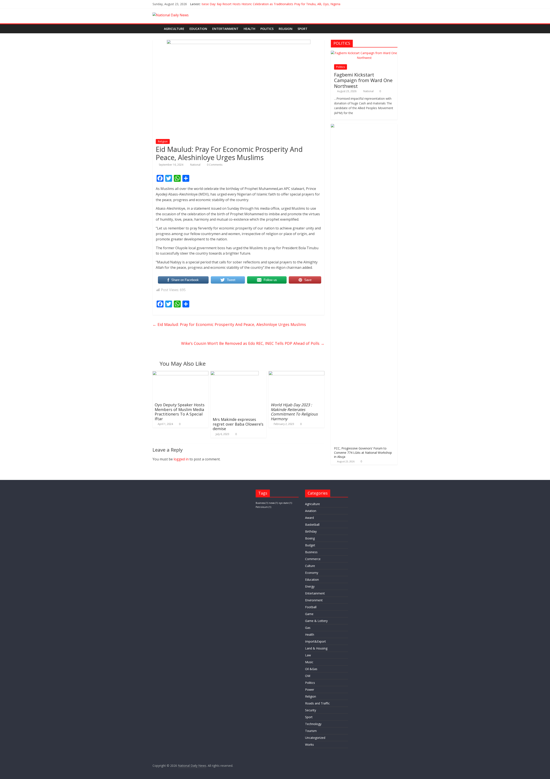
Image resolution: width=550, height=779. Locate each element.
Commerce (313, 559)
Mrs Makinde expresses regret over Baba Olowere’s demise (238, 424)
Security (310, 710)
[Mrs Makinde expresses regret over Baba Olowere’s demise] (235, 373)
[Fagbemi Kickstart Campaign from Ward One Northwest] (364, 53)
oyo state (285, 502)
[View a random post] (393, 28)
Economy (311, 573)
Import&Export (315, 641)
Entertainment (225, 29)
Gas (307, 628)
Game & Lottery (316, 621)
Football (310, 607)
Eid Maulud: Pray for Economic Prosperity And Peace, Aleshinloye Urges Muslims (229, 324)
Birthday (311, 531)
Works (309, 744)
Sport (302, 29)
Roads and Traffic (317, 703)
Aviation (310, 511)
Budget (310, 545)
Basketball (312, 524)
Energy (310, 586)
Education (198, 29)
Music (309, 662)
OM (307, 676)
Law (308, 655)
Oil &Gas (311, 669)
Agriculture (174, 29)
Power (309, 689)
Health (249, 29)
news (273, 502)
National (195, 164)
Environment (314, 600)
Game (309, 614)
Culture (310, 566)
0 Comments (214, 164)
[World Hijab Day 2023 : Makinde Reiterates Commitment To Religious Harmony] (296, 373)
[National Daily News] (157, 28)
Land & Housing (316, 648)
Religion (285, 29)
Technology (313, 724)
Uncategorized (315, 738)
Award (309, 518)
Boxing (310, 538)
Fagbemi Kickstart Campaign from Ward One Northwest (363, 80)
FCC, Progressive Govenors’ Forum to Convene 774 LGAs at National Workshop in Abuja (363, 452)
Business (262, 502)
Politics (266, 29)
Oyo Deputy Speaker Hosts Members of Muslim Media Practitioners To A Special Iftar (180, 411)
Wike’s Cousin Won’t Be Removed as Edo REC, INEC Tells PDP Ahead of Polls (252, 343)
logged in (181, 459)
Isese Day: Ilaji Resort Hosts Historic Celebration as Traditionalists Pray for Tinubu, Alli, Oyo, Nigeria (271, 4)
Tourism (311, 731)
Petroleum (263, 507)
